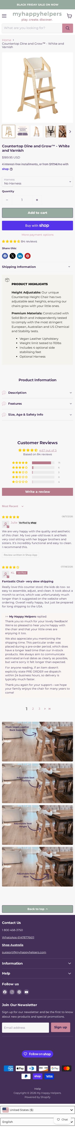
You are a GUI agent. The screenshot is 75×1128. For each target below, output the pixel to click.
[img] (10, 517)
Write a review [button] (37, 492)
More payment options (38, 234)
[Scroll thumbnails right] (69, 131)
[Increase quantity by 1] (37, 200)
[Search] (67, 28)
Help (37, 1088)
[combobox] (37, 1110)
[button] (11, 241)
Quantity (8, 191)
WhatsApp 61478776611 (18, 937)
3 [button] (39, 708)
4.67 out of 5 (48, 450)
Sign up (60, 1027)
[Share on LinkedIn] (20, 256)
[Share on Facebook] (5, 256)
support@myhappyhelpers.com (24, 952)
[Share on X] (13, 256)
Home (6, 40)
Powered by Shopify (37, 1097)
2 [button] (33, 708)
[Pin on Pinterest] (28, 256)
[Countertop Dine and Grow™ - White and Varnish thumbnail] (8, 131)
